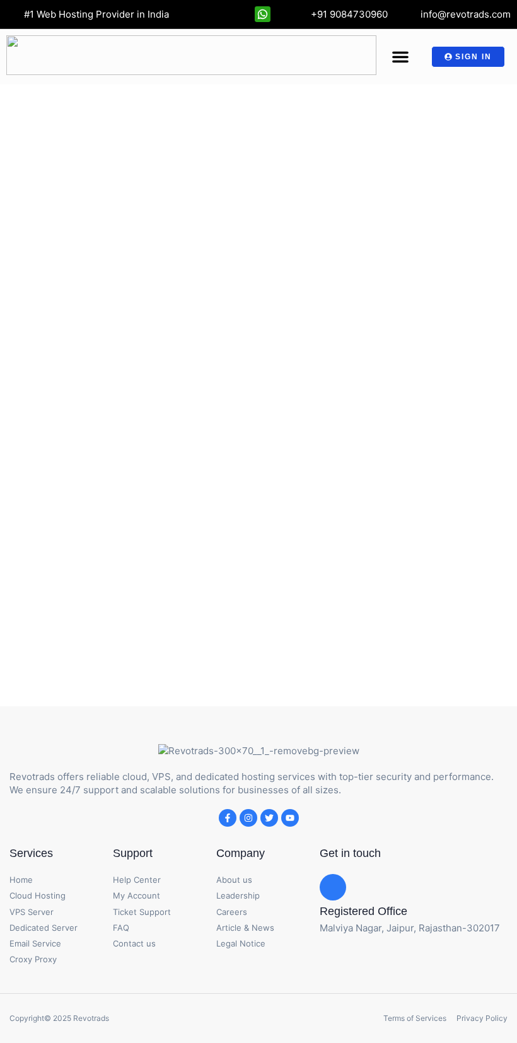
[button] (400, 57)
